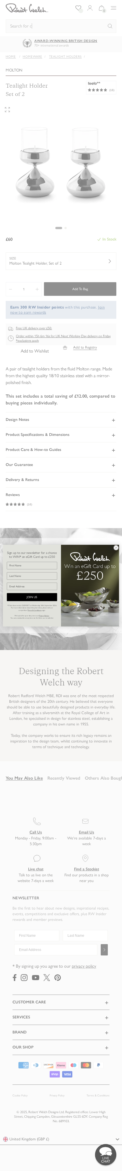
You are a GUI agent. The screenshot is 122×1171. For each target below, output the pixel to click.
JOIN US (32, 597)
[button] (105, 1154)
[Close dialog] (116, 547)
